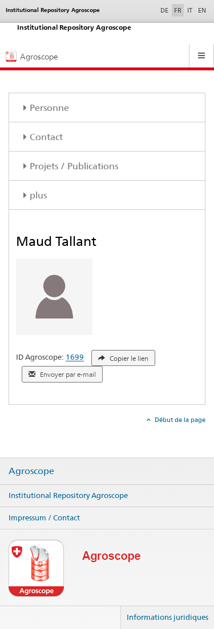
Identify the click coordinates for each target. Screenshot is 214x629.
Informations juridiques (167, 617)
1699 (75, 357)
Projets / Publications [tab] (74, 166)
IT (189, 10)
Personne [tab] (49, 107)
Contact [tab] (46, 137)
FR (177, 10)
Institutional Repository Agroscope (68, 495)
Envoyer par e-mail (67, 375)
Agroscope (31, 471)
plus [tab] (38, 195)
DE (165, 10)
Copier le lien (128, 359)
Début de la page (179, 420)
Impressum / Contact (44, 517)
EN (202, 10)
